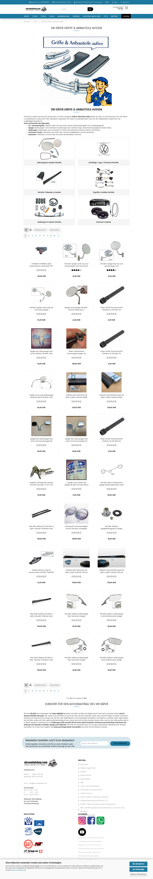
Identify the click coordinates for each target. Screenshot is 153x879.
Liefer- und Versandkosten (89, 786)
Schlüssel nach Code (91, 16)
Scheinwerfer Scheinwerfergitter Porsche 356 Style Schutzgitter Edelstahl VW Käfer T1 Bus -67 (76, 527)
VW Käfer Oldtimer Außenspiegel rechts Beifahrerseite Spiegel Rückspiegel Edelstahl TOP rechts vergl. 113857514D (111, 615)
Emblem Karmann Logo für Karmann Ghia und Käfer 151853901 (41, 571)
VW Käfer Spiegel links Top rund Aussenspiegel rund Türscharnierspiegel (111, 265)
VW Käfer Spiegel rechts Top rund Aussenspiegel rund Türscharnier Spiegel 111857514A (76, 265)
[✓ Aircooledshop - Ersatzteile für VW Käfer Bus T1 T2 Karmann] (36, 9)
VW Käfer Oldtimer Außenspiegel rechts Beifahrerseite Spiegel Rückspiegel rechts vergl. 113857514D (111, 659)
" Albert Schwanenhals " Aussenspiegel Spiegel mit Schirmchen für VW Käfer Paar (76, 352)
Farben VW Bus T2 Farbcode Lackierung (94, 797)
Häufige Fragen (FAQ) (87, 768)
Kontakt (83, 772)
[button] (26, 230)
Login (115, 2)
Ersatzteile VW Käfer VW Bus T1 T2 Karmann (88, 2)
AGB (81, 783)
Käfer (26, 16)
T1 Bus (34, 16)
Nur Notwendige (138, 869)
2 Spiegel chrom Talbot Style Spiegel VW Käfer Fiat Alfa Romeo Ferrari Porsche (76, 484)
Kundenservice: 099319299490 (40, 2)
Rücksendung (85, 779)
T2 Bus (43, 16)
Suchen (126, 16)
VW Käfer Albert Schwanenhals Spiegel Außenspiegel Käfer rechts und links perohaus (111, 484)
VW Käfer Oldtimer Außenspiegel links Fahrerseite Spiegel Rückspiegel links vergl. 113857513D (76, 659)
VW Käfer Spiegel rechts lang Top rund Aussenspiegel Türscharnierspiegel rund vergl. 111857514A (41, 309)
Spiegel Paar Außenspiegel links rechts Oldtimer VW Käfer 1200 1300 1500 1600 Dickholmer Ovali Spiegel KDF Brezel (41, 352)
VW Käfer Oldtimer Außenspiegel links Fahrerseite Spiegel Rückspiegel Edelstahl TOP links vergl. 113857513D (76, 615)
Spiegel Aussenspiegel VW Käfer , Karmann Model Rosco (76, 309)
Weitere (114, 16)
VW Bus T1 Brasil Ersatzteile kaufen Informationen (98, 804)
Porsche (76, 16)
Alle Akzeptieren (138, 864)
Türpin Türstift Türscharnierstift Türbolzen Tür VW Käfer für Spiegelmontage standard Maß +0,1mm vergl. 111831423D (111, 352)
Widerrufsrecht (85, 775)
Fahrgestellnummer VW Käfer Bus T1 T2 (94, 801)
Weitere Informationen (138, 874)
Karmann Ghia (63, 16)
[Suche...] (90, 9)
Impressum (84, 764)
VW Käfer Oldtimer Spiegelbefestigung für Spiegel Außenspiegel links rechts (111, 527)
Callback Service (86, 793)
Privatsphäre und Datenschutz (91, 790)
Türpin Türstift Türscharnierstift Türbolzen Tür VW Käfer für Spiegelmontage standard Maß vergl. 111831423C (111, 309)
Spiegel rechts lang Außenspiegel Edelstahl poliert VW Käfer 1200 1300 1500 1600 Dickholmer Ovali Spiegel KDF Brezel (41, 396)
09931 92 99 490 (37, 774)
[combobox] (40, 230)
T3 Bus (51, 16)
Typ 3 (106, 16)
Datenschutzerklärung (18, 870)
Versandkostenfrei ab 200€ (62, 2)
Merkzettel (125, 2)
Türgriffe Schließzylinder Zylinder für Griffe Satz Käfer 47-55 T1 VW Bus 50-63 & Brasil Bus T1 (41, 484)
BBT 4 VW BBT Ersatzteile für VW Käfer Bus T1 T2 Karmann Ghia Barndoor (102, 809)
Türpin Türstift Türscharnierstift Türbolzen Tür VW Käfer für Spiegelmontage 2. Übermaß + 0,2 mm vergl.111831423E (111, 440)
